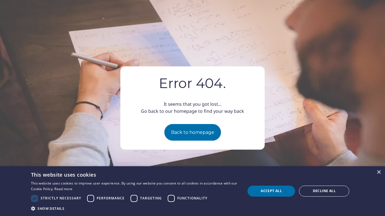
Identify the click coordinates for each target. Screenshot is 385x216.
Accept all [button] (271, 190)
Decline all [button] (324, 190)
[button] (135, 208)
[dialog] (192, 191)
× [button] (379, 172)
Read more (63, 188)
